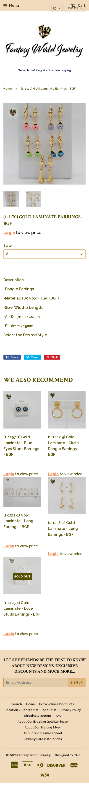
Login (9, 232)
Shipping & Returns (38, 715)
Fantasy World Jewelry (34, 755)
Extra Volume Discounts (56, 704)
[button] (57, 8)
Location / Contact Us (21, 710)
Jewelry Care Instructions (43, 739)
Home (7, 88)
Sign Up (77, 682)
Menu (14, 5)
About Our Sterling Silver (43, 727)
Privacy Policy (71, 710)
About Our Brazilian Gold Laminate (43, 721)
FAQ (59, 715)
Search (16, 704)
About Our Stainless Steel (43, 733)
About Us (49, 710)
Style (7, 245)
